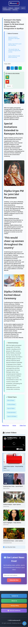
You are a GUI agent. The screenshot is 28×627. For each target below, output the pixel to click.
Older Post (23, 425)
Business (15, 9)
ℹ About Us (14, 600)
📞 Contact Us (14, 596)
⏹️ (7, 82)
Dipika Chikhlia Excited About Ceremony (14, 56)
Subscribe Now (14, 580)
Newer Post (5, 425)
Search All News (11, 416)
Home (14, 425)
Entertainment (7, 9)
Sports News (11, 408)
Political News (11, 404)
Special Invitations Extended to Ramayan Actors (13, 38)
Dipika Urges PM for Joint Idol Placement (14, 44)
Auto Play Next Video (10, 547)
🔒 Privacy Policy (14, 605)
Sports (23, 8)
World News (10, 400)
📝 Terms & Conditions (14, 610)
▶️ (7, 77)
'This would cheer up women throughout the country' (14, 50)
